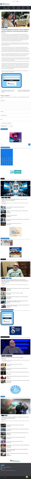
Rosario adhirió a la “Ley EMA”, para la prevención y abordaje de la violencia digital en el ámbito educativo (18, 445)
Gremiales (7, 278)
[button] (10, 8)
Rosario (28, 8)
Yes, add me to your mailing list (6, 123)
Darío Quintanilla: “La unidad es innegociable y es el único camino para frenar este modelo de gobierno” (17, 297)
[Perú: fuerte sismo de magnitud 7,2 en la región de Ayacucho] (3, 442)
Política (6, 197)
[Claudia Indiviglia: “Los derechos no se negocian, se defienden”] (3, 293)
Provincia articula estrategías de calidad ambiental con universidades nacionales (23, 91)
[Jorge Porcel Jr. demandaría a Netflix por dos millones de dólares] (15, 347)
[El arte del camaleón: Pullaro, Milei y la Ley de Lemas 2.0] (3, 224)
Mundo (14, 8)
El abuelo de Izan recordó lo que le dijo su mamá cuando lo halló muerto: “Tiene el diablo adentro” (17, 433)
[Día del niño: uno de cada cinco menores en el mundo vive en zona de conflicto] (3, 369)
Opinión (3, 197)
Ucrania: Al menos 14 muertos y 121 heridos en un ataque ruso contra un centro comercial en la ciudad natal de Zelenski (15, 418)
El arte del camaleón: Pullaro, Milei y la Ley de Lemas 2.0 (14, 223)
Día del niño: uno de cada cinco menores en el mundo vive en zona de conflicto (17, 368)
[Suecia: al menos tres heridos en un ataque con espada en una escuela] (3, 438)
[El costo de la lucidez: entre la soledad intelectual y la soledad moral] (3, 207)
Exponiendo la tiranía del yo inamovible (12, 215)
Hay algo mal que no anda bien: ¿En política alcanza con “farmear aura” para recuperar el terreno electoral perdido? (14, 200)
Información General (6, 8)
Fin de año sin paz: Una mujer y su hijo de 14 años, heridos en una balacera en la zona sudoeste (8, 91)
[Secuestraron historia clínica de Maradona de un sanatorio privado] (3, 425)
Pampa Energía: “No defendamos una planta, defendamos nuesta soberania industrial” (18, 219)
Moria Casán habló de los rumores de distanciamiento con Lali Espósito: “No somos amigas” (18, 376)
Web (1, 119)
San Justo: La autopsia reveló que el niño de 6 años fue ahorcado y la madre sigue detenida (17, 454)
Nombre (4, 75)
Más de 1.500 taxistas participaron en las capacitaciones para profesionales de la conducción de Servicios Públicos (17, 449)
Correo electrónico (4, 115)
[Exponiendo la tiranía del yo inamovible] (3, 216)
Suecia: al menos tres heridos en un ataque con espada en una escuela (16, 437)
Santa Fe (23, 8)
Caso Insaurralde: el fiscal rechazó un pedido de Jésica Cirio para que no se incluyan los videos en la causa (18, 381)
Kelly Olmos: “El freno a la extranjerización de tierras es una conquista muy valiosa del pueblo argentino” (18, 289)
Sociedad (6, 27)
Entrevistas (3, 278)
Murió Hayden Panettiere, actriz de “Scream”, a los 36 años (14, 364)
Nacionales (18, 8)
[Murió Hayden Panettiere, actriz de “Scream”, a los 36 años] (3, 365)
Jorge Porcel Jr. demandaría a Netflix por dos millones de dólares (12, 357)
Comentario (3, 100)
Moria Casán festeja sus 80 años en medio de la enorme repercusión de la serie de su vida (18, 372)
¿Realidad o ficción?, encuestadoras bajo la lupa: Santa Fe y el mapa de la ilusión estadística (17, 211)
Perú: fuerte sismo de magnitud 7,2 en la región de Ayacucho (15, 441)
